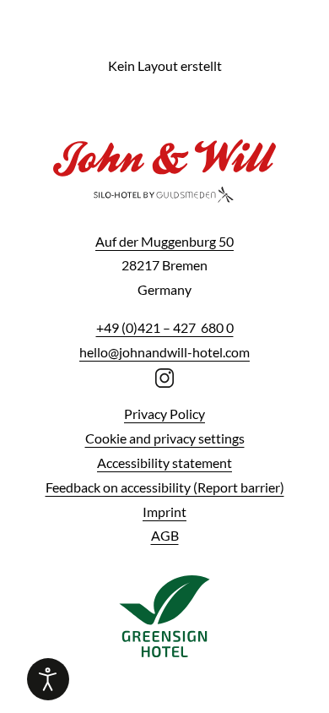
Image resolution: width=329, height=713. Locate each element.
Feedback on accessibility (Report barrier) (165, 487)
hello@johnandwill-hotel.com (164, 352)
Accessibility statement (164, 462)
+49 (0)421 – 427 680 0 (165, 327)
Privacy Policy (164, 413)
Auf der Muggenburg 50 (164, 241)
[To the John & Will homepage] (164, 182)
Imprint (164, 511)
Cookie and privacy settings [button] (165, 438)
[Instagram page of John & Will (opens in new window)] (165, 376)
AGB (165, 535)
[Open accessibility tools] (48, 679)
